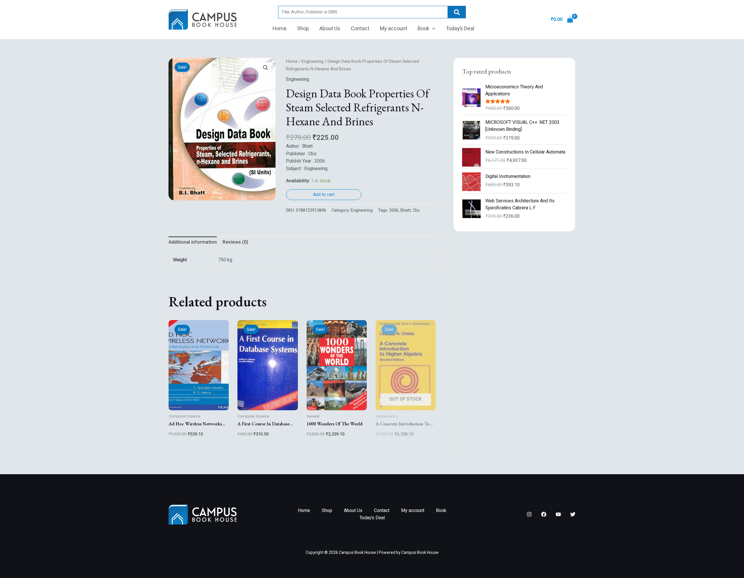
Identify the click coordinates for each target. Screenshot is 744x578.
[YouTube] (558, 514)
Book (423, 29)
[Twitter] (572, 514)
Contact (360, 29)
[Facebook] (543, 514)
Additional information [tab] (193, 242)
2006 (393, 210)
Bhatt (405, 210)
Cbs (416, 210)
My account (393, 29)
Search (457, 12)
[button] (432, 28)
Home (280, 29)
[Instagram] (529, 514)
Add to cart (324, 194)
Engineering (312, 61)
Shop (303, 29)
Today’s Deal (460, 29)
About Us (329, 29)
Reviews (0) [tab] (235, 242)
